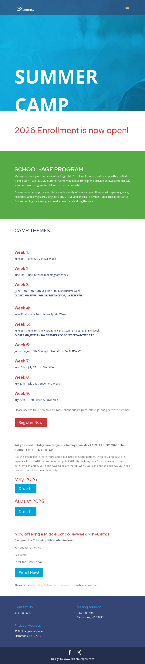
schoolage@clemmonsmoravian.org (53, 585)
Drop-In (26, 488)
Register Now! (31, 422)
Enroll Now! (29, 572)
